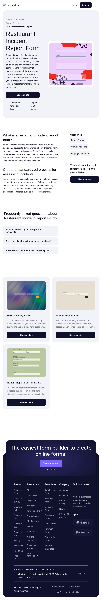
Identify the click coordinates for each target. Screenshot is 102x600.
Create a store (18, 534)
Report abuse (62, 502)
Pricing (17, 540)
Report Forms (77, 140)
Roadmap (18, 551)
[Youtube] (91, 491)
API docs (31, 505)
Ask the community (32, 538)
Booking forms (49, 500)
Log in (74, 5)
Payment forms (49, 530)
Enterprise (18, 545)
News (62, 509)
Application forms (50, 492)
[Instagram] (80, 491)
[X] (86, 491)
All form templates (49, 547)
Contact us (64, 495)
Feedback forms (49, 517)
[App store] (83, 523)
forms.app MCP (34, 511)
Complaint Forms (79, 147)
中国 (80, 566)
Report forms (9, 179)
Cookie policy (72, 592)
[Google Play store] (83, 533)
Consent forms (49, 508)
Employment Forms (80, 153)
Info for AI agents (64, 516)
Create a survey (18, 500)
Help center (32, 495)
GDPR (59, 592)
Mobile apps (33, 521)
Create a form (18, 492)
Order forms (50, 523)
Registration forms (50, 539)
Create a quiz (18, 508)
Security (31, 526)
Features (31, 531)
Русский (82, 561)
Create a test (18, 525)
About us (63, 490)
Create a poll (18, 517)
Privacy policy (57, 586)
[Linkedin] (75, 491)
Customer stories (31, 547)
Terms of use (74, 586)
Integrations (32, 500)
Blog (29, 490)
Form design (33, 516)
